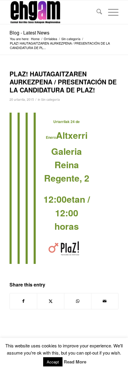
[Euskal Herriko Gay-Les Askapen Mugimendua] (53, 12)
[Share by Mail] (104, 301)
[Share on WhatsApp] (77, 301)
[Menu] (110, 12)
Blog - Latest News (29, 32)
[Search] (96, 12)
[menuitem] (96, 12)
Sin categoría (50, 99)
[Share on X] (50, 301)
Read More (75, 362)
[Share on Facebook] (23, 301)
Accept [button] (53, 362)
